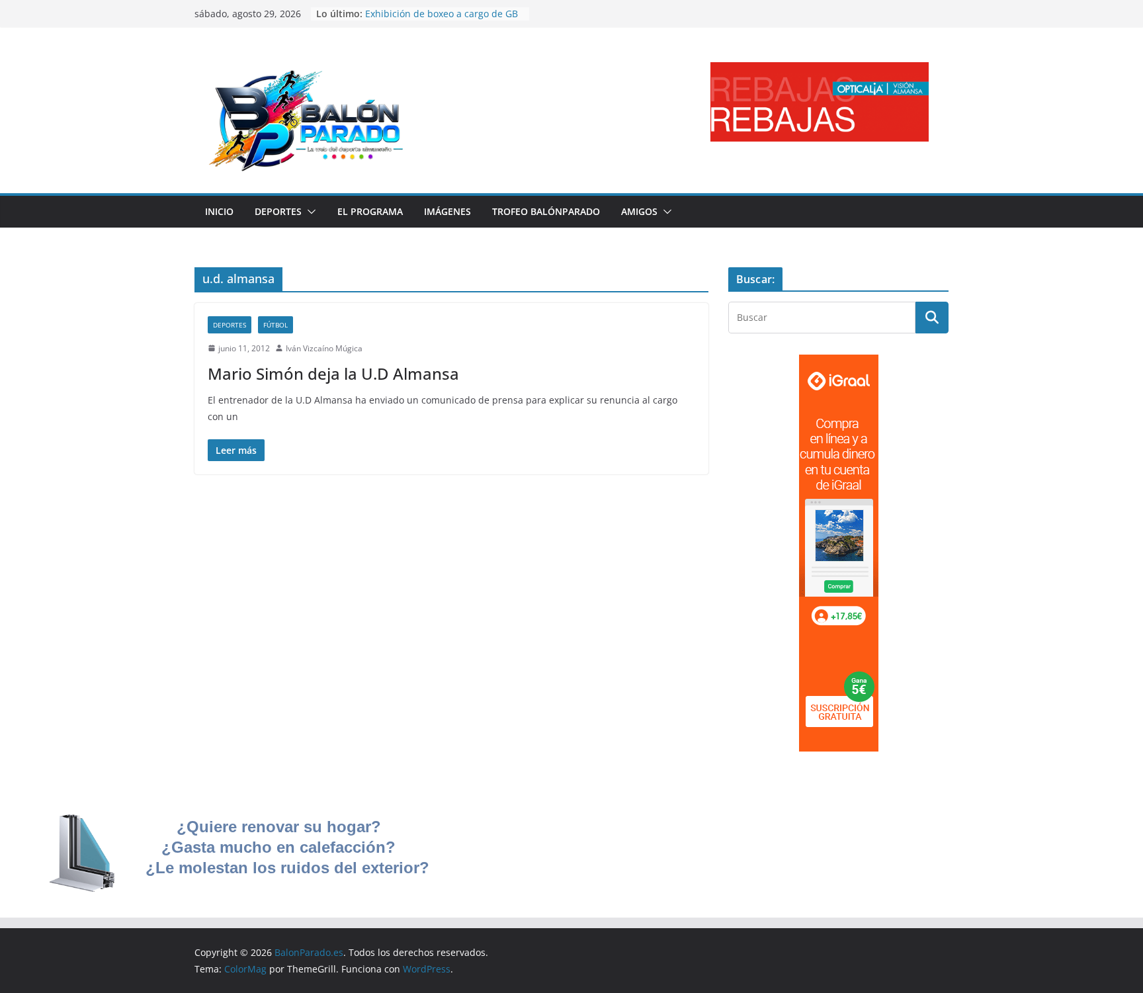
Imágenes (447, 211)
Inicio (219, 211)
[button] (309, 211)
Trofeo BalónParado (546, 211)
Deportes (278, 211)
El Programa (370, 211)
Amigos (639, 211)
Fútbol (275, 324)
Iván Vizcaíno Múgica (324, 348)
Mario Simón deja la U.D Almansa (333, 373)
